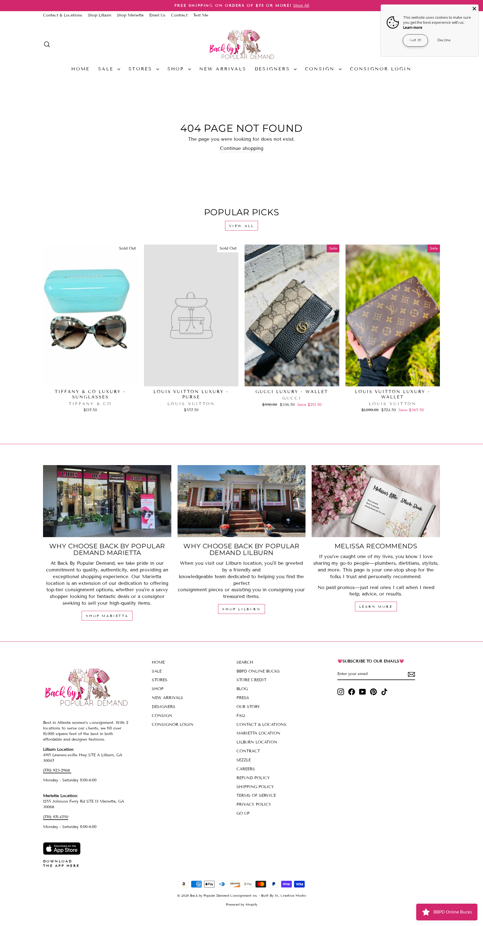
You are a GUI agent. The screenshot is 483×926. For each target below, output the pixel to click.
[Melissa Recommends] (376, 501)
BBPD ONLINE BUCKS (258, 671)
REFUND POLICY (253, 778)
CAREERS (245, 769)
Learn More (376, 606)
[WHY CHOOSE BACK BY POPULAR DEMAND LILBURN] (241, 501)
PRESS (242, 697)
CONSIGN (321, 68)
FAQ (240, 715)
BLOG (242, 688)
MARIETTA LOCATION (258, 733)
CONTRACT (248, 751)
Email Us (157, 15)
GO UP (243, 813)
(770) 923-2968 (57, 770)
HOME (80, 68)
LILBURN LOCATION (256, 742)
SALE (107, 68)
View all (241, 226)
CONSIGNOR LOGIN (381, 68)
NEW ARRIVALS (222, 68)
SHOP (177, 68)
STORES (142, 68)
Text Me (200, 15)
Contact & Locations (62, 15)
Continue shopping (241, 148)
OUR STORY (248, 706)
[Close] (474, 8)
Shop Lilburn (99, 15)
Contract (179, 15)
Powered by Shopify (241, 904)
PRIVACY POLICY (253, 804)
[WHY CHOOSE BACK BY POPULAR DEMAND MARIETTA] (107, 501)
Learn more (412, 27)
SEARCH (244, 662)
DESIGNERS (273, 68)
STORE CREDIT (251, 680)
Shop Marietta (130, 15)
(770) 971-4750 (55, 817)
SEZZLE (243, 760)
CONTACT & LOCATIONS (261, 724)
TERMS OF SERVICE (256, 795)
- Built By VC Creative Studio (282, 895)
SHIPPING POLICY (255, 786)
